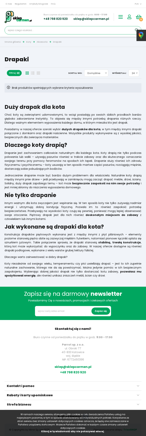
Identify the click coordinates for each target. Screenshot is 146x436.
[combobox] (96, 73)
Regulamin (20, 3)
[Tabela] (38, 73)
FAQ (53, 3)
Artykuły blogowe (38, 3)
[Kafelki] (27, 73)
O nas (9, 3)
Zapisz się (101, 311)
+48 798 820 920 (56, 19)
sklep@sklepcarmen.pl (91, 19)
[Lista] (33, 73)
